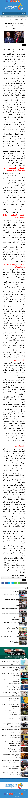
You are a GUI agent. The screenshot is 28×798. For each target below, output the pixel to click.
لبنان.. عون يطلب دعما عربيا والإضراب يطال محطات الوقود (10, 609)
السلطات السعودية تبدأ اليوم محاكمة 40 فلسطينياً (11, 600)
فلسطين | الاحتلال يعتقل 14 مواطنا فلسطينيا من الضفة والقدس (10, 641)
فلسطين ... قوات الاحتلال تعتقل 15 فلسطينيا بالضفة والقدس (11, 590)
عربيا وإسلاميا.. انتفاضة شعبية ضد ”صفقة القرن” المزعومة (10, 604)
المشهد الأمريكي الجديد (19, 577)
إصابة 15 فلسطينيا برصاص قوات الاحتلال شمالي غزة (10, 636)
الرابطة (21, 13)
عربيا (3, 577)
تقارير (23, 18)
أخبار (17, 13)
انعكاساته (12, 577)
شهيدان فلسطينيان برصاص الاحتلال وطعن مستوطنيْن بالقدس (11, 623)
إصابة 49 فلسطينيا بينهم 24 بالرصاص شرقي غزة (10, 613)
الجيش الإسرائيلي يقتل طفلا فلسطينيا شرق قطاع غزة (10, 632)
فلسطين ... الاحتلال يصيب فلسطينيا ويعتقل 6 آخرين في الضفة (10, 595)
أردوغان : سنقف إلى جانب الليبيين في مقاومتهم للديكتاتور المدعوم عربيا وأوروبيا (10, 628)
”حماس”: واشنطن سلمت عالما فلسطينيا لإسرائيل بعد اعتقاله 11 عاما (10, 618)
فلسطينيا (7, 577)
